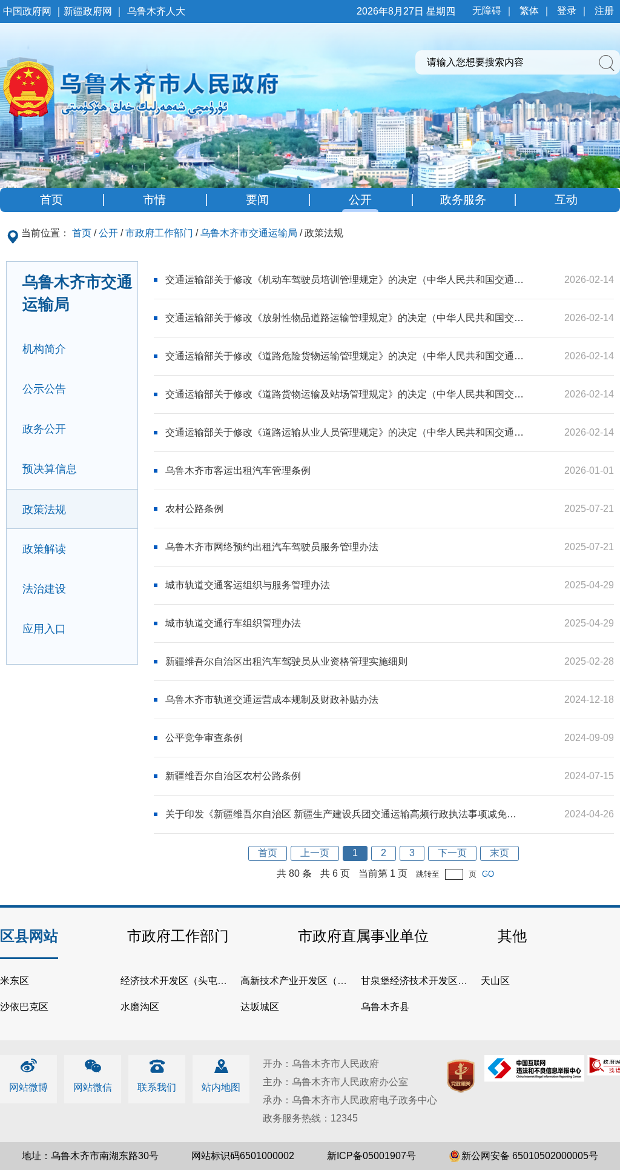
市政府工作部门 (159, 233)
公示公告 (44, 389)
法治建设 (44, 589)
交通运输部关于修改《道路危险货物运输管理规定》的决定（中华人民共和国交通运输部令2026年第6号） (344, 356)
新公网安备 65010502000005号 (529, 1156)
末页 (499, 853)
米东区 (14, 981)
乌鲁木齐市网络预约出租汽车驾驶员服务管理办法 (271, 547)
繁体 (529, 10)
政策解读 (44, 549)
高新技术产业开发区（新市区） (308, 981)
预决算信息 (49, 469)
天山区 (495, 981)
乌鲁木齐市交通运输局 (248, 233)
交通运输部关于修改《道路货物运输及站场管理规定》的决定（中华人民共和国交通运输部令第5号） (344, 394)
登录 (566, 10)
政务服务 (463, 199)
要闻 (257, 199)
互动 (566, 199)
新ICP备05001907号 (371, 1156)
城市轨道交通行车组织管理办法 (233, 623)
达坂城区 (259, 1007)
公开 (360, 199)
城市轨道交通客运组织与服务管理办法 (247, 585)
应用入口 (44, 629)
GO (488, 874)
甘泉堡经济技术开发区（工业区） (433, 981)
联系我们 (156, 1087)
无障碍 (486, 10)
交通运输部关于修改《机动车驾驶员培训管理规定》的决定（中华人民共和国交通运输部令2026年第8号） (344, 279)
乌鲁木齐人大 (156, 11)
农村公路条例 (194, 509)
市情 (154, 199)
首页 (51, 199)
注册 (604, 10)
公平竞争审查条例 (204, 738)
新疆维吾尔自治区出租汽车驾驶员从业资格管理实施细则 (286, 661)
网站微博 (28, 1087)
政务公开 (44, 429)
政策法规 (44, 510)
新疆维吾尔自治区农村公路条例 (233, 776)
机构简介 (44, 349)
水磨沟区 (139, 1007)
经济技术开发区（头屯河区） (183, 981)
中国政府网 (27, 11)
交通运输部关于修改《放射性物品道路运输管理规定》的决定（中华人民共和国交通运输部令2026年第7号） (344, 318)
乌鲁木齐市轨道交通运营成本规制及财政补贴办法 (271, 699)
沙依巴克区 (24, 1007)
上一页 (314, 853)
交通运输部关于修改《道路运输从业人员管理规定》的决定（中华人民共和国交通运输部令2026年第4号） (344, 432)
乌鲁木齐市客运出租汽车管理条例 (238, 470)
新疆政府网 (88, 11)
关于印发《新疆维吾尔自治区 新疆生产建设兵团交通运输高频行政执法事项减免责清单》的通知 (344, 814)
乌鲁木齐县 (385, 1007)
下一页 (452, 853)
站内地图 (221, 1087)
